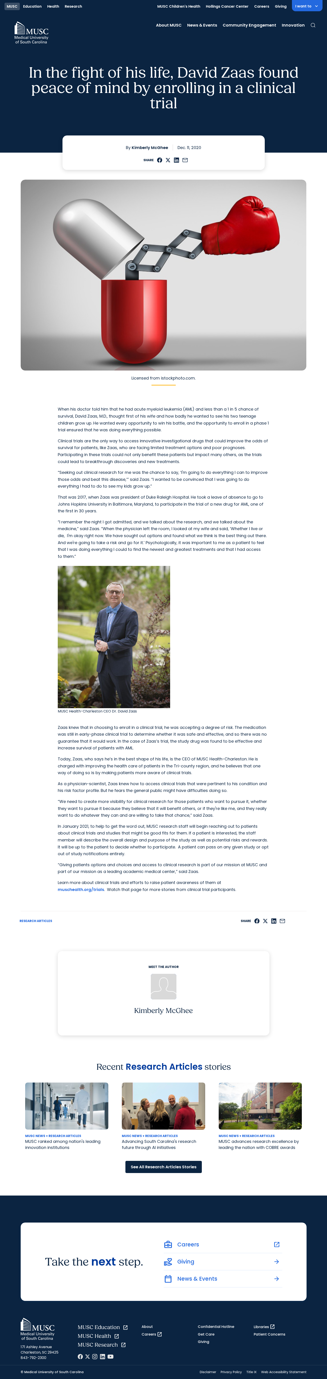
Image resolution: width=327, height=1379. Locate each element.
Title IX (251, 1372)
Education (32, 6)
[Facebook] (80, 1356)
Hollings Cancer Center (227, 6)
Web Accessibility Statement (284, 1372)
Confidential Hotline (216, 1326)
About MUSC (169, 25)
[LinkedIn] (102, 1356)
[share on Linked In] (176, 160)
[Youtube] (110, 1356)
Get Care (206, 1334)
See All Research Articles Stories (163, 1167)
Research (73, 6)
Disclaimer (208, 1372)
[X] (87, 1356)
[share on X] (168, 160)
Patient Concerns (269, 1334)
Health (53, 6)
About (147, 1326)
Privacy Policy (231, 1372)
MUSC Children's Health (178, 6)
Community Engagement (249, 25)
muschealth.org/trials (81, 889)
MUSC (12, 6)
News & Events (202, 25)
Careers (261, 6)
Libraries (264, 1327)
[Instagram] (95, 1356)
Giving (281, 6)
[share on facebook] (159, 160)
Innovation (293, 25)
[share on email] (185, 160)
